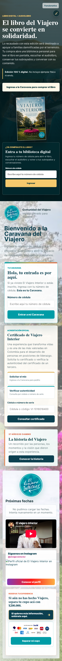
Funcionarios (50, 5)
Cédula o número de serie (20, 402)
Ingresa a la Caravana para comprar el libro (31, 87)
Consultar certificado (31, 419)
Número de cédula (13, 168)
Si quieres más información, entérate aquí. (27, 615)
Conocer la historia (31, 458)
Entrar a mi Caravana (31, 314)
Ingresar (31, 183)
